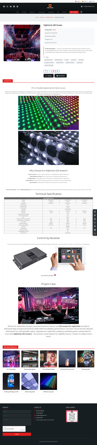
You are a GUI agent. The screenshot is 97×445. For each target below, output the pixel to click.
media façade (79, 62)
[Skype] (95, 226)
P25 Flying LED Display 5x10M (11, 391)
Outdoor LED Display (49, 65)
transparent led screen (49, 62)
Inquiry (49, 75)
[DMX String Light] (85, 358)
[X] (7, 6)
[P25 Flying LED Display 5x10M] (11, 381)
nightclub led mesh (48, 59)
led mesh (67, 59)
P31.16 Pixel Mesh (11, 369)
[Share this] (45, 71)
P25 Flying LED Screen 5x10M (67, 369)
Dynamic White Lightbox (30, 369)
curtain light (73, 59)
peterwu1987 (39, 417)
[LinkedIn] (14, 6)
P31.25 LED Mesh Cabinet (49, 369)
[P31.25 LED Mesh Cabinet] (48, 358)
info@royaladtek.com (41, 415)
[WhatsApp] (95, 222)
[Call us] (95, 233)
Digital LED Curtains (70, 62)
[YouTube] (10, 6)
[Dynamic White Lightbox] (29, 358)
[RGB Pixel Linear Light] (48, 381)
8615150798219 (40, 410)
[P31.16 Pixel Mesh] (11, 358)
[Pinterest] (17, 6)
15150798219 (39, 413)
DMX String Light (86, 369)
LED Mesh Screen (59, 62)
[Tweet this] (49, 71)
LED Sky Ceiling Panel (30, 391)
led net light (81, 59)
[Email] (95, 229)
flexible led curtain (58, 59)
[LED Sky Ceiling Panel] (29, 381)
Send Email (62, 75)
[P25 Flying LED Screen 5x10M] (67, 358)
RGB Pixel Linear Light (48, 391)
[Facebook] (4, 6)
